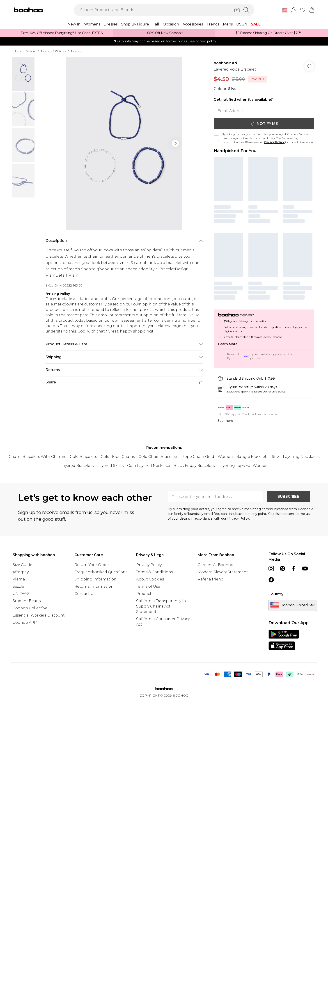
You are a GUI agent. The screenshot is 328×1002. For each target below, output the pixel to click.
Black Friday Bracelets (194, 465)
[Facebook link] (293, 568)
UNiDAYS (21, 594)
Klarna (19, 579)
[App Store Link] (283, 640)
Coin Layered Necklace (148, 465)
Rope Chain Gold (198, 456)
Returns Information (94, 586)
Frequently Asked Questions (100, 572)
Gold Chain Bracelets (158, 456)
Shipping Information (95, 579)
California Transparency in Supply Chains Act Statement (161, 606)
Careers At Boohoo (215, 565)
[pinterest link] (282, 568)
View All (31, 51)
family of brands (186, 514)
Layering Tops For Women (243, 465)
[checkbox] (216, 138)
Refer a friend (210, 579)
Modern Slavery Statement (223, 572)
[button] (284, 10)
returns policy (277, 391)
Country (275, 594)
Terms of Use (148, 586)
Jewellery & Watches (53, 51)
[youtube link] (305, 568)
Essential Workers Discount (39, 615)
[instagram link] (271, 568)
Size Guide (22, 565)
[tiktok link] (271, 579)
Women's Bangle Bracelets (243, 456)
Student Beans (27, 601)
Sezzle (18, 586)
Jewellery (76, 51)
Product (143, 594)
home (18, 51)
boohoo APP (25, 622)
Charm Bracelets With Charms (37, 456)
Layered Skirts (110, 465)
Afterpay (21, 572)
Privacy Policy (274, 142)
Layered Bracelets (77, 465)
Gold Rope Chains (118, 456)
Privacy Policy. (238, 518)
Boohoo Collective (30, 608)
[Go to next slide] (175, 143)
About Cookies (150, 579)
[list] (124, 143)
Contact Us (84, 594)
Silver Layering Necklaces (295, 456)
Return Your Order (91, 565)
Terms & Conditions (154, 572)
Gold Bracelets (83, 456)
